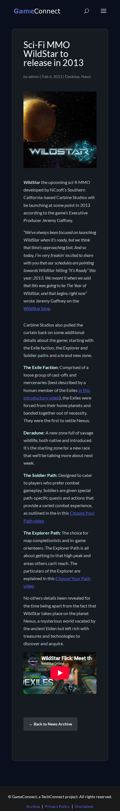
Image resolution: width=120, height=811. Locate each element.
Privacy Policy (57, 806)
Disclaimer (84, 806)
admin (33, 76)
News (86, 76)
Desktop (72, 76)
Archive (33, 806)
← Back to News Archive (50, 724)
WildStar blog (36, 308)
